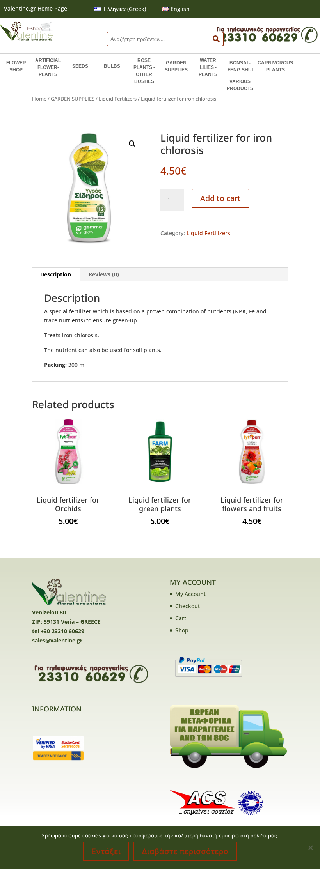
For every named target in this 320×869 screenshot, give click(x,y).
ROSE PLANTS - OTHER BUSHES (144, 71)
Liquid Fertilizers (118, 98)
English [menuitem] (180, 8)
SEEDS (80, 66)
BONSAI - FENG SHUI (240, 66)
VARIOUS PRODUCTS (240, 85)
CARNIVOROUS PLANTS (275, 66)
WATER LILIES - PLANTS (208, 67)
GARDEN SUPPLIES (176, 66)
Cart (180, 618)
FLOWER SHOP (16, 66)
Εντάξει (106, 851)
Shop (181, 630)
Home (39, 98)
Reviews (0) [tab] (104, 274)
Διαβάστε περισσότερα (185, 851)
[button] (132, 144)
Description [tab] (55, 274)
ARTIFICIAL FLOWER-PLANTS (48, 67)
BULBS (112, 66)
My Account (190, 594)
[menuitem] (120, 9)
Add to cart (220, 198)
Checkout (187, 606)
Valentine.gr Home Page (35, 8)
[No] (310, 847)
